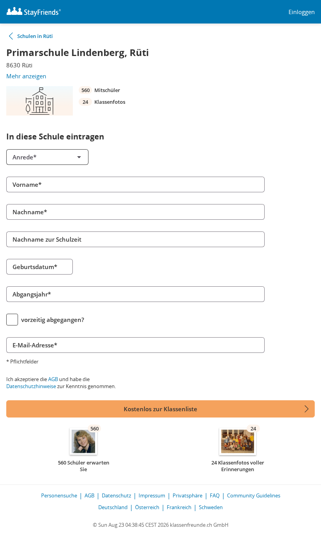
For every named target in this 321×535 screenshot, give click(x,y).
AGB (53, 379)
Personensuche (59, 495)
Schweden (211, 507)
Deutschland (113, 507)
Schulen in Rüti (35, 36)
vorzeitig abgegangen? (52, 320)
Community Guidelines (253, 495)
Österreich (147, 507)
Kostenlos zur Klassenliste (160, 409)
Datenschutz (116, 495)
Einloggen (302, 12)
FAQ (215, 495)
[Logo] (33, 11)
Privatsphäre (187, 495)
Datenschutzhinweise (31, 386)
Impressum (152, 495)
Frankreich (179, 507)
